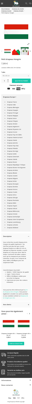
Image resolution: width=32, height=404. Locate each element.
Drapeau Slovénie (12, 186)
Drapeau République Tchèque (16, 165)
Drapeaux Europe (6, 11)
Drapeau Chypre (12, 206)
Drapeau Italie (11, 105)
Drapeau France (12, 102)
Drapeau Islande (12, 159)
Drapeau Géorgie (12, 197)
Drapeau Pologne (12, 121)
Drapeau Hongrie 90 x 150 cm (23, 334)
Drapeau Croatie (12, 192)
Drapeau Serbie (12, 181)
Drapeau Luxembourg (13, 222)
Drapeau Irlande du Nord (14, 137)
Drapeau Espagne (12, 110)
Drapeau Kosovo (12, 189)
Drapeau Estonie (12, 214)
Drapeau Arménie (12, 170)
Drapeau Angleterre (13, 126)
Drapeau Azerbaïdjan (13, 217)
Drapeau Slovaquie (12, 184)
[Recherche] (26, 3)
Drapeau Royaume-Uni (14, 129)
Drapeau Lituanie (12, 176)
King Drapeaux (5, 9)
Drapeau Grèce (11, 195)
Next (30, 51)
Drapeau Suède (12, 154)
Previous (2, 51)
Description (7, 236)
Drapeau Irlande (12, 140)
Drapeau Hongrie (18, 11)
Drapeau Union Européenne (15, 219)
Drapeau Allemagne (13, 107)
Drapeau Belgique (12, 115)
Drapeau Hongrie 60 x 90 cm (8, 334)
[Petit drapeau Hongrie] (7, 51)
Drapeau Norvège (12, 151)
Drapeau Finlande (12, 148)
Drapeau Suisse (12, 118)
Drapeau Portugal (12, 113)
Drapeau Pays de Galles (14, 135)
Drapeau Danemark (13, 156)
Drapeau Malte (11, 203)
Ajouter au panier (21, 81)
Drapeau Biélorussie (13, 211)
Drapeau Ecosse (12, 132)
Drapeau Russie (12, 162)
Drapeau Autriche (12, 143)
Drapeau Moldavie (12, 227)
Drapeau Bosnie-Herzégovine (16, 167)
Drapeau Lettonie (12, 225)
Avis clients (7, 304)
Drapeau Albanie (12, 173)
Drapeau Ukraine (12, 124)
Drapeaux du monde (18, 9)
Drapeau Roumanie (13, 200)
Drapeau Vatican (12, 208)
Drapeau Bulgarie (12, 178)
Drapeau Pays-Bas (13, 146)
